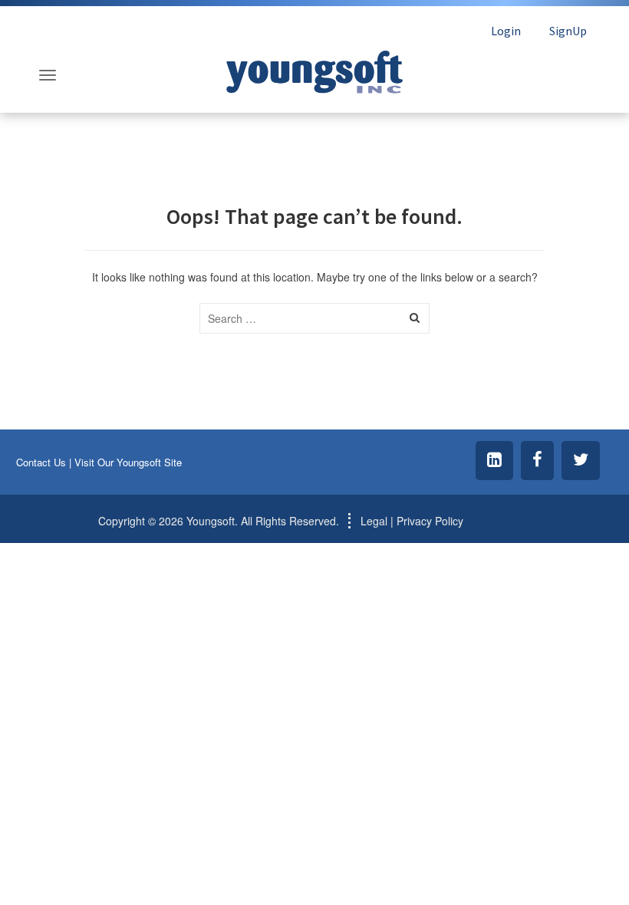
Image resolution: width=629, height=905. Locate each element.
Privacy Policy (430, 520)
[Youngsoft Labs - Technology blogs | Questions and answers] (314, 68)
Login (506, 30)
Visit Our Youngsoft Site (128, 462)
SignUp (568, 30)
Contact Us (41, 462)
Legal (374, 520)
